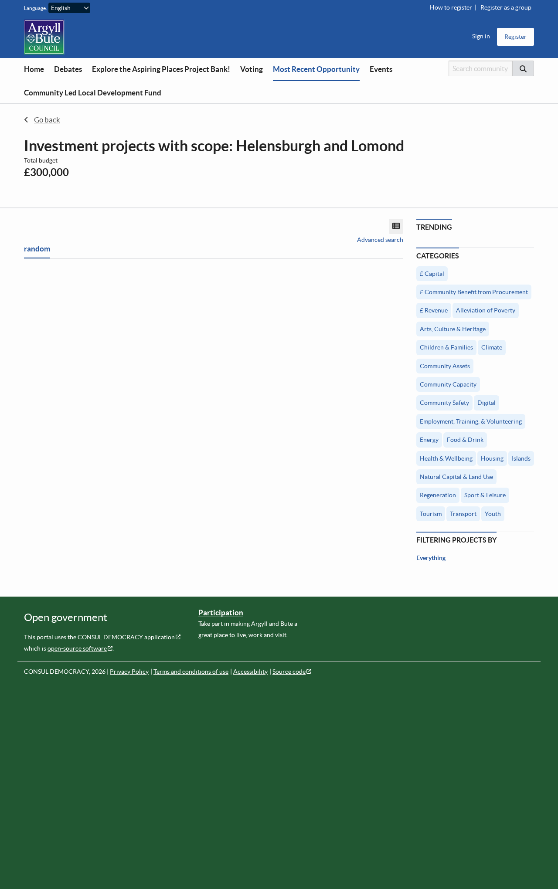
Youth (493, 513)
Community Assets (445, 366)
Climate (491, 347)
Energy (429, 439)
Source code (289, 671)
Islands (521, 458)
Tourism (431, 513)
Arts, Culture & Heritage (453, 329)
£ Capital (432, 273)
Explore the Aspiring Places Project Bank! (161, 69)
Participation (220, 612)
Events (381, 69)
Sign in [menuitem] (481, 36)
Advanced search (380, 240)
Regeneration (438, 495)
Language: (35, 8)
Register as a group (505, 7)
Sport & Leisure (485, 495)
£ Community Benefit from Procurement (474, 291)
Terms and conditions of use (190, 671)
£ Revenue (434, 310)
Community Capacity (448, 384)
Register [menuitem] (515, 36)
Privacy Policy (129, 671)
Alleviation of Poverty (485, 310)
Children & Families (446, 347)
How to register (451, 7)
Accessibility (250, 671)
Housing (492, 458)
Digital (486, 402)
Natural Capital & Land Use (456, 476)
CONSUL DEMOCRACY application (126, 637)
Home (34, 69)
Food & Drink (465, 439)
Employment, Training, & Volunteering (471, 421)
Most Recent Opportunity (316, 69)
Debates (68, 69)
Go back (47, 119)
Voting (251, 69)
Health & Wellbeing (446, 458)
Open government (65, 617)
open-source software (77, 648)
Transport (463, 513)
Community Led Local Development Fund (92, 92)
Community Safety (444, 402)
